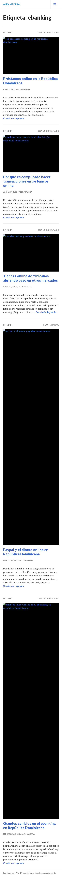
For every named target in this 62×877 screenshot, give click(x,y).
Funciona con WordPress (14, 873)
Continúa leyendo (13, 118)
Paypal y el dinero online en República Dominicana (25, 551)
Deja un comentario (48, 33)
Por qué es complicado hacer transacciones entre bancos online (26, 181)
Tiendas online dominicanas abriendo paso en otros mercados (30, 278)
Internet (8, 33)
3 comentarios (51, 325)
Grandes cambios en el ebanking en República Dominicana (29, 825)
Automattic (50, 873)
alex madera (11, 4)
